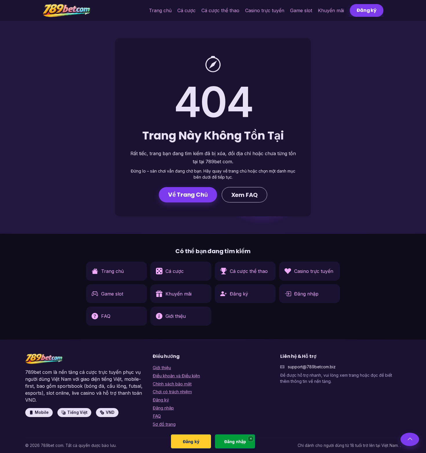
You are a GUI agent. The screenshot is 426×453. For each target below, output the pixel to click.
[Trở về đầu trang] (409, 439)
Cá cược (186, 10)
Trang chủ (160, 10)
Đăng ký (366, 10)
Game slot (301, 10)
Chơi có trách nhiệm (172, 391)
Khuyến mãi (331, 10)
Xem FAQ (244, 195)
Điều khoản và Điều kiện (176, 375)
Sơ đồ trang (164, 424)
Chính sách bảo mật (172, 384)
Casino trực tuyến (264, 10)
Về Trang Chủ (188, 195)
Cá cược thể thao (220, 10)
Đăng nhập (163, 408)
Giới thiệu (162, 367)
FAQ (157, 416)
